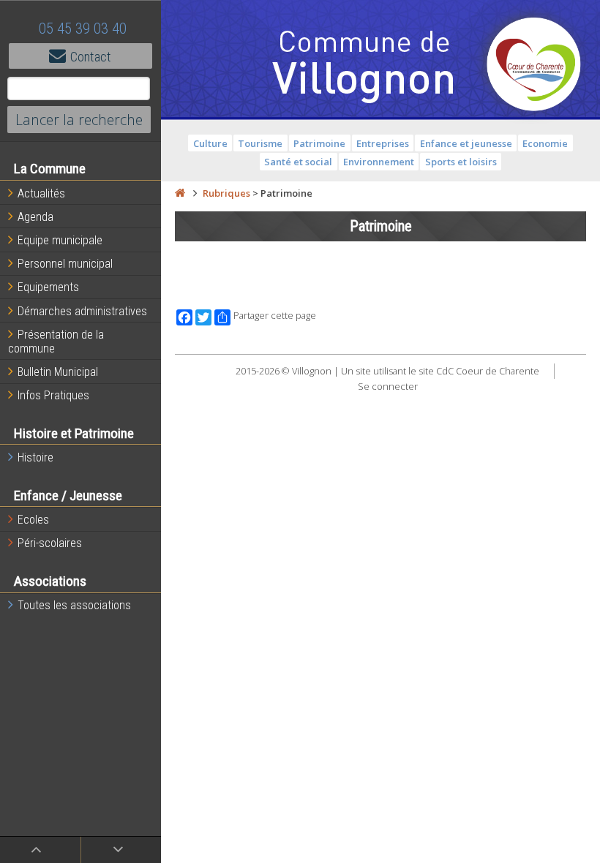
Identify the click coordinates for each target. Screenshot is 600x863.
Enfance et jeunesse (466, 143)
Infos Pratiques (53, 395)
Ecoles (33, 520)
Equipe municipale (60, 240)
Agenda (35, 217)
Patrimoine (319, 143)
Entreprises (382, 143)
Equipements (48, 287)
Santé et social (298, 161)
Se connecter (388, 386)
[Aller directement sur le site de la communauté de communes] (534, 66)
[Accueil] (180, 193)
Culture (210, 143)
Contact (90, 56)
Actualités (41, 193)
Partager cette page (274, 315)
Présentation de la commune (56, 341)
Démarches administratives (82, 311)
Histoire (35, 457)
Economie (545, 143)
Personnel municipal (65, 264)
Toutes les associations (74, 605)
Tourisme (260, 143)
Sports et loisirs (461, 161)
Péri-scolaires (50, 543)
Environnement (378, 161)
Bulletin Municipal (58, 372)
